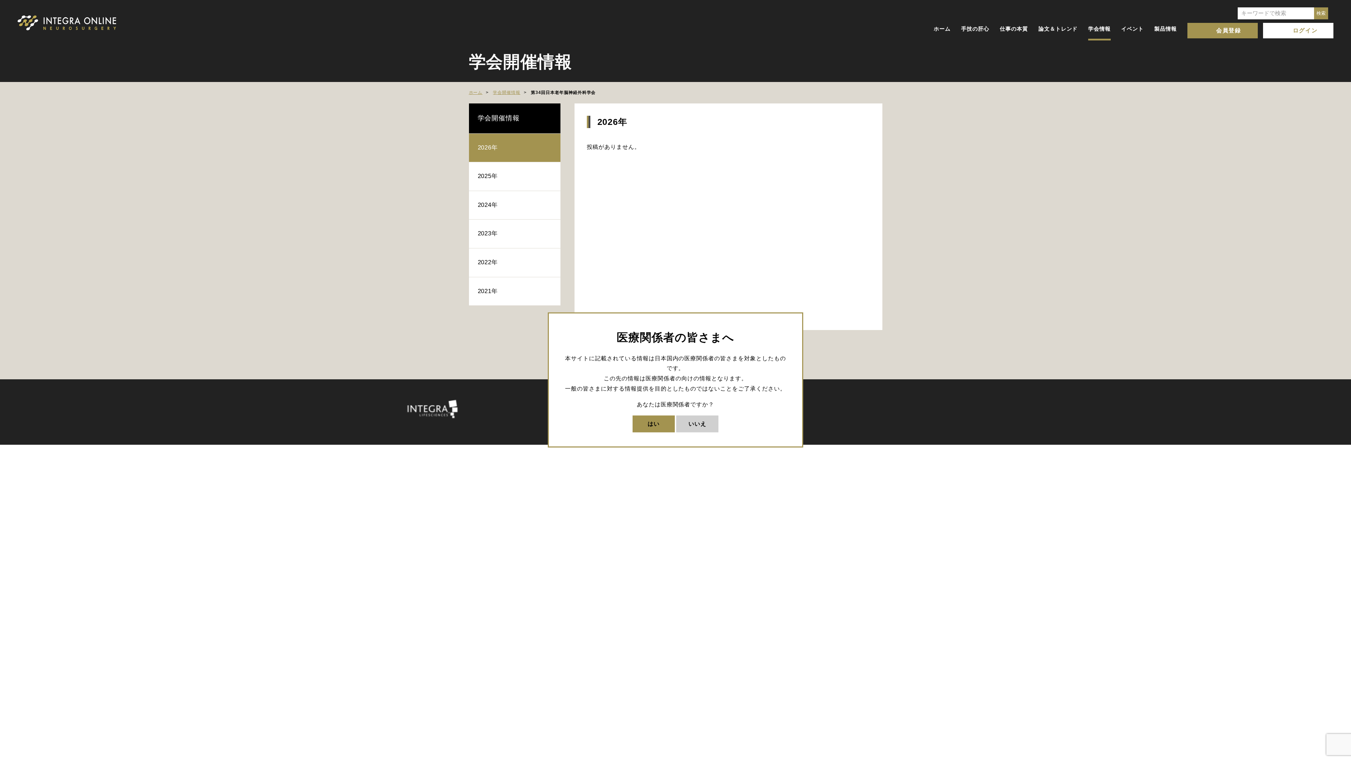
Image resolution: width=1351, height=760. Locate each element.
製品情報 (1165, 29)
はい (654, 423)
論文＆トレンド (1058, 29)
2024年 (488, 205)
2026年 (488, 147)
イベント (1132, 29)
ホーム (942, 29)
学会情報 (1099, 29)
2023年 (488, 233)
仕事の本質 (1014, 29)
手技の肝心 (975, 29)
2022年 (488, 262)
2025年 (488, 176)
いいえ (697, 423)
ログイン (1305, 30)
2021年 (488, 291)
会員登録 (1228, 30)
